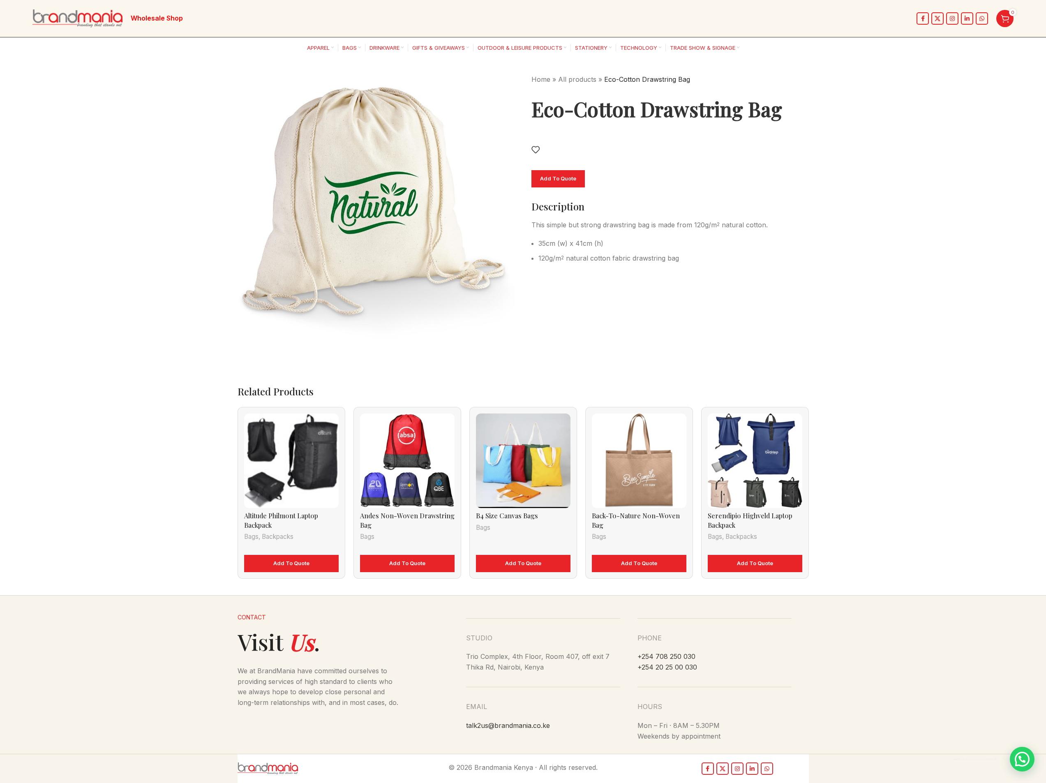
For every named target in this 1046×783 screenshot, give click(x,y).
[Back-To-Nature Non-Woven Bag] (639, 460)
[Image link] (268, 768)
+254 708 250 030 (666, 656)
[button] (1022, 759)
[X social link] (937, 18)
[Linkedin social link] (967, 18)
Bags (251, 536)
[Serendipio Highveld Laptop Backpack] (755, 460)
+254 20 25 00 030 (667, 667)
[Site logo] (77, 18)
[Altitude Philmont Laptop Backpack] (291, 460)
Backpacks (277, 536)
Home (540, 79)
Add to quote (558, 178)
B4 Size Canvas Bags (507, 515)
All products (577, 79)
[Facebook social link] (923, 18)
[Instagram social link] (952, 18)
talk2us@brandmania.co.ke (508, 725)
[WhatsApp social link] (982, 18)
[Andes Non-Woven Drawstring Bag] (407, 460)
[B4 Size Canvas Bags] (523, 460)
